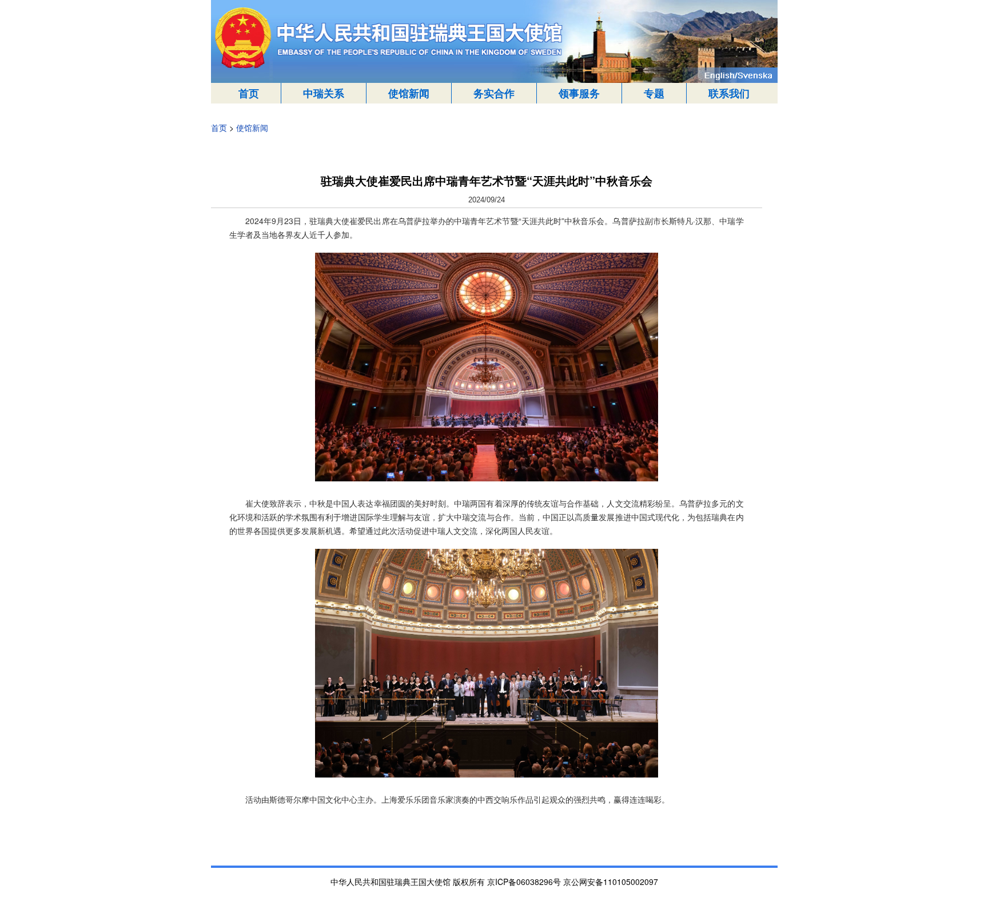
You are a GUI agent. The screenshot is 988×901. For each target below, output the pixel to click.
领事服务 (579, 93)
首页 (248, 93)
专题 (654, 93)
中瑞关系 (323, 93)
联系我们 (729, 93)
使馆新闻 (408, 93)
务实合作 (494, 93)
